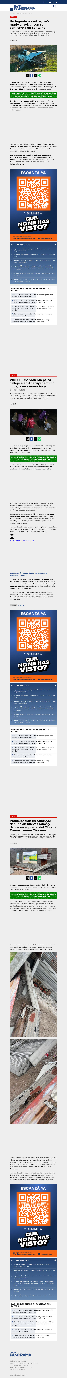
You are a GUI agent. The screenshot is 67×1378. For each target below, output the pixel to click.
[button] (11, 9)
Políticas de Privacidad (17, 1369)
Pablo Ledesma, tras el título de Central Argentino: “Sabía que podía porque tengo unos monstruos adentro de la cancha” (33, 308)
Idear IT (24, 1375)
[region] (33, 127)
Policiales (13, 16)
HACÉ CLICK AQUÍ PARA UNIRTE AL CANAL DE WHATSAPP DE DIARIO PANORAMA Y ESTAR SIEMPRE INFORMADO (33, 95)
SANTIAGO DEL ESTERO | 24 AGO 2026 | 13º (21, 13)
